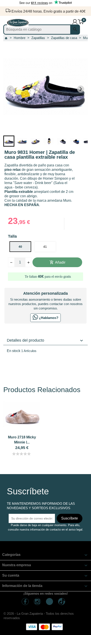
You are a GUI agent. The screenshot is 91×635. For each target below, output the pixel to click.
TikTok (49, 601)
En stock (13, 351)
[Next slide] (80, 89)
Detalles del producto (45, 340)
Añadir (57, 262)
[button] (8, 141)
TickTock (61, 601)
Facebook (25, 601)
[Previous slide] (10, 89)
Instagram (37, 601)
